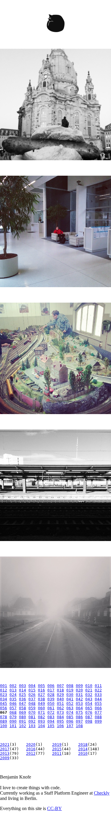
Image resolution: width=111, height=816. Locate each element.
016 (41, 690)
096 (69, 721)
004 (32, 685)
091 (22, 721)
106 (60, 726)
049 (41, 703)
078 (3, 717)
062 (60, 708)
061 (50, 708)
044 (98, 699)
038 (41, 699)
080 (22, 717)
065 (88, 708)
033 (98, 694)
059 (32, 708)
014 (22, 690)
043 (88, 699)
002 (13, 685)
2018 (83, 744)
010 (88, 685)
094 (50, 721)
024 (13, 694)
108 (79, 726)
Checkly (102, 792)
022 (98, 690)
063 (69, 708)
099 (98, 721)
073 (60, 712)
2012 (31, 753)
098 (88, 721)
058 (22, 708)
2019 (57, 744)
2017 (4, 749)
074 (69, 712)
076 (88, 712)
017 (50, 690)
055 (98, 703)
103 (32, 726)
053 (79, 703)
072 (50, 712)
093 (41, 721)
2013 (4, 753)
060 (41, 708)
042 (79, 699)
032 (88, 694)
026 (32, 694)
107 (69, 726)
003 (22, 685)
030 (69, 694)
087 (88, 717)
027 (41, 694)
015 (32, 690)
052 (69, 703)
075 (79, 712)
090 (13, 721)
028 (50, 694)
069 (22, 712)
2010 (83, 753)
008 (69, 685)
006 (50, 685)
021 (88, 690)
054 (88, 703)
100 (3, 726)
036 (22, 699)
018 (60, 690)
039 (50, 699)
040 (60, 699)
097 (79, 721)
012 (3, 690)
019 (69, 690)
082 (41, 717)
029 (60, 694)
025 (22, 694)
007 (60, 685)
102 (22, 726)
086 (79, 717)
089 (3, 721)
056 (3, 708)
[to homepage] (55, 24)
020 (79, 690)
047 (22, 703)
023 (3, 694)
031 (79, 694)
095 (60, 721)
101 (13, 726)
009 (79, 685)
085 (69, 717)
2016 (31, 749)
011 (98, 685)
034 (3, 699)
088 (98, 717)
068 (13, 712)
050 (50, 703)
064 (79, 708)
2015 (57, 749)
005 (41, 685)
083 (50, 717)
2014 (83, 749)
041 (69, 699)
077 (98, 712)
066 (98, 708)
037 (32, 699)
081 (32, 717)
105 (50, 726)
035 (13, 699)
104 (41, 726)
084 (60, 717)
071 (41, 712)
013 (13, 690)
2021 (4, 744)
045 (3, 703)
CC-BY (54, 808)
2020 (31, 744)
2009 (4, 758)
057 (13, 708)
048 (32, 703)
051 (60, 703)
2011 (57, 753)
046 (13, 703)
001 (3, 685)
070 (32, 712)
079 (13, 717)
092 (32, 721)
